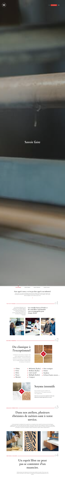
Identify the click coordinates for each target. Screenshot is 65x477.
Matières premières (27, 287)
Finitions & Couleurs (47, 287)
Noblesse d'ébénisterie (37, 287)
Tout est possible (18, 287)
